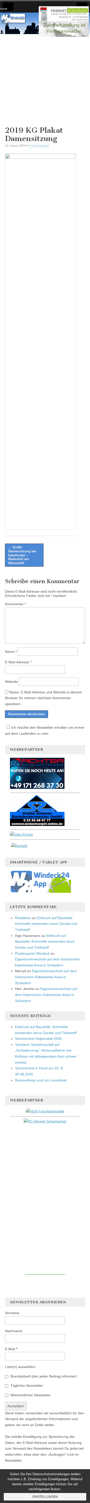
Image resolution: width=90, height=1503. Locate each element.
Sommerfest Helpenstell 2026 (38, 1039)
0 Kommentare (39, 145)
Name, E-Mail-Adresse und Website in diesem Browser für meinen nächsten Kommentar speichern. (43, 698)
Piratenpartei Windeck (32, 953)
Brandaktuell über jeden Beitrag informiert (43, 1376)
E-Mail (11, 1349)
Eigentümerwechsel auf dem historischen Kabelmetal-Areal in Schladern (46, 977)
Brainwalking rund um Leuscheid (40, 1080)
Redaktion (23, 918)
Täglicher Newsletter (26, 1386)
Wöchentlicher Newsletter (30, 1395)
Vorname (12, 1313)
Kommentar (15, 604)
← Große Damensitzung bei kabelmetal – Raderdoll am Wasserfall (22, 555)
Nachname (13, 1331)
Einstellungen (45, 1496)
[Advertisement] (45, 79)
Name (11, 652)
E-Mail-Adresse (18, 662)
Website (11, 682)
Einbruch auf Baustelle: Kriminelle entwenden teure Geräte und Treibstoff (46, 924)
